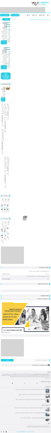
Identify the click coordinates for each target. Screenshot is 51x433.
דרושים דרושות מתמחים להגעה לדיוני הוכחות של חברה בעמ (4, 50)
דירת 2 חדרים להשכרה (4, 230)
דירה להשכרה (6, 228)
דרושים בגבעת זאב (46, 426)
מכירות (33, 426)
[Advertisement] (22, 10)
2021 (9, 211)
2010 (6, 211)
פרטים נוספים (4, 42)
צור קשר (28, 14)
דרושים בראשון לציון (38, 426)
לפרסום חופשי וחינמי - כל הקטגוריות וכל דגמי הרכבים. (33, 417)
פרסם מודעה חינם (4, 14)
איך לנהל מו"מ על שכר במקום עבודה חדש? (4, 125)
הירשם (7, 360)
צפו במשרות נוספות (5, 76)
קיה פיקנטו (1, 205)
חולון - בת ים (8, 239)
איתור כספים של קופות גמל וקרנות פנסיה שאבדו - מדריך (4, 179)
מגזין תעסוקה (42, 14)
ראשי (48, 14)
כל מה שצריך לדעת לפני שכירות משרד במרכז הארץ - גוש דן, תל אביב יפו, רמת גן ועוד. (30, 389)
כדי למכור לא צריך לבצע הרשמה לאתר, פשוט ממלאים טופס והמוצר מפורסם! (30, 407)
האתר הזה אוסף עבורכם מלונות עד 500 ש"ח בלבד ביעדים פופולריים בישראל (32, 394)
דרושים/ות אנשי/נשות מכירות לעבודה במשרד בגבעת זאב (4, 25)
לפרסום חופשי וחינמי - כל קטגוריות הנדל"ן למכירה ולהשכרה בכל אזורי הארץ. (30, 412)
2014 (3, 211)
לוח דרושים (34, 14)
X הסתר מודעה (24, 218)
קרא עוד (3, 99)
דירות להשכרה (8, 237)
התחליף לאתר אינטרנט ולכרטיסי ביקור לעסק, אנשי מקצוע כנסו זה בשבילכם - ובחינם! (30, 399)
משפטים (29, 426)
